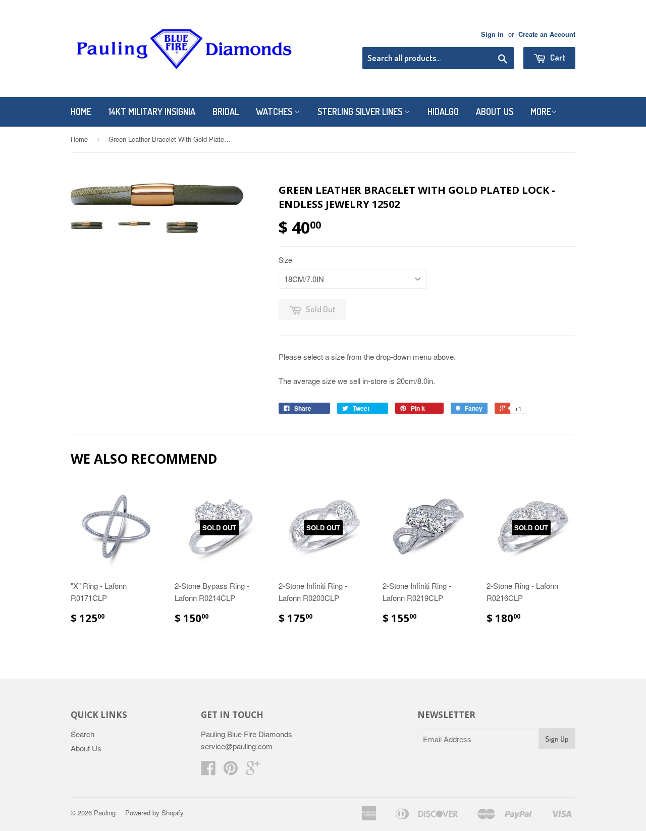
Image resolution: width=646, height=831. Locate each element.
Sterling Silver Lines (360, 111)
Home (81, 111)
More (540, 111)
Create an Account (546, 34)
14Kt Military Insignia (152, 111)
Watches (275, 111)
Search (82, 734)
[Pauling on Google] (252, 770)
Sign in (492, 34)
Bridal (225, 111)
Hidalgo (443, 111)
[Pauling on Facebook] (208, 770)
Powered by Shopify (154, 812)
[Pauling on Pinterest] (230, 770)
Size (285, 260)
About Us (494, 111)
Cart (557, 57)
